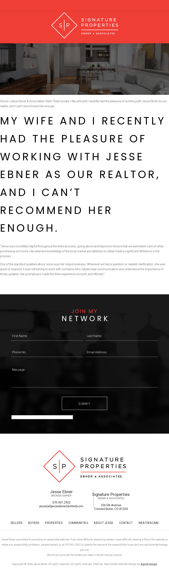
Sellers (17, 523)
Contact (126, 523)
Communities (78, 523)
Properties (54, 523)
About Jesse (103, 523)
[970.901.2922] (84, 5)
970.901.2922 (61, 502)
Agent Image (149, 564)
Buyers (34, 523)
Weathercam (148, 523)
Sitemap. (98, 564)
